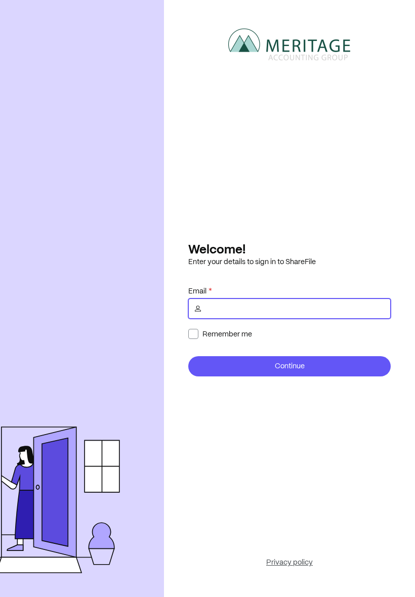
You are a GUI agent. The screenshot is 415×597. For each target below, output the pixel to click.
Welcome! (216, 249)
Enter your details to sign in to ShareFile (252, 262)
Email (197, 290)
